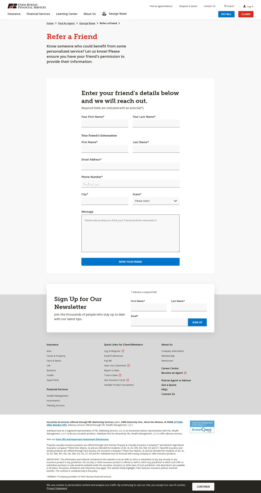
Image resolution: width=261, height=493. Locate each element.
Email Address (91, 159)
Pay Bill (226, 14)
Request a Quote (188, 6)
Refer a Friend (108, 23)
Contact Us (209, 6)
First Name (89, 142)
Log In (250, 6)
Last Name (141, 142)
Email (134, 316)
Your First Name (92, 116)
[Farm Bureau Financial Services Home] (27, 6)
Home (50, 23)
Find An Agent (66, 23)
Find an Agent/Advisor (161, 6)
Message (87, 211)
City (84, 194)
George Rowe (87, 23)
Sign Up (197, 322)
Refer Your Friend (130, 261)
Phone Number (92, 177)
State (137, 194)
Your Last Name (144, 116)
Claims (245, 14)
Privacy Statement (57, 488)
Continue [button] (203, 486)
